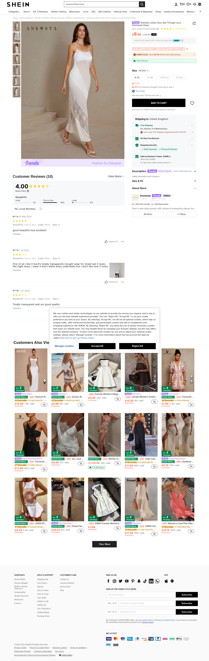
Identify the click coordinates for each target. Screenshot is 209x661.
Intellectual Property (22, 651)
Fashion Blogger (21, 583)
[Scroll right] (200, 12)
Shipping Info (42, 579)
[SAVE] (192, 103)
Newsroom (18, 600)
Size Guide (41, 598)
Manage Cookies (60, 648)
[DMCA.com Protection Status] (115, 645)
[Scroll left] (196, 12)
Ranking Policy (43, 616)
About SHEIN (19, 579)
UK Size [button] (142, 70)
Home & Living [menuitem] (120, 11)
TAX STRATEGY (44, 609)
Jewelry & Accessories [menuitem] (174, 11)
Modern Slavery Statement (20, 587)
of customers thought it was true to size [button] (153, 87)
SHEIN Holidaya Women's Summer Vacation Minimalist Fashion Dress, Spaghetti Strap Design (141, 526)
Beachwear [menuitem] (74, 11)
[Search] (142, 4)
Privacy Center (20, 648)
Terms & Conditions (78, 648)
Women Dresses (57, 18)
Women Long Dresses (75, 18)
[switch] (39, 208)
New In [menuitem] (27, 11)
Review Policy (20, 191)
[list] (133, 581)
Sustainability (19, 592)
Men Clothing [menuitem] (104, 11)
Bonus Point (65, 587)
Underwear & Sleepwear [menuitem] (141, 11)
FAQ (62, 590)
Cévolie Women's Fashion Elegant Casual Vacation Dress (141, 397)
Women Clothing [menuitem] (58, 11)
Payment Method (67, 583)
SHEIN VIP (41, 605)
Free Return (42, 583)
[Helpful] (106, 241)
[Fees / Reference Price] (142, 35)
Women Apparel (26, 18)
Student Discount (21, 596)
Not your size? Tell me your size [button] (146, 95)
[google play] (172, 582)
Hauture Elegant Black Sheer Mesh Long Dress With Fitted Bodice (31, 397)
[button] (194, 4)
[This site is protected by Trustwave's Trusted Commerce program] (108, 645)
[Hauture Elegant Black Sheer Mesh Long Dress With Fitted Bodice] (31, 370)
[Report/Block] (122, 241)
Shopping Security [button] (148, 145)
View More (104, 544)
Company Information (43, 651)
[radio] (137, 77)
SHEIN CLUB (42, 601)
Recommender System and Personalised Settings (35, 655)
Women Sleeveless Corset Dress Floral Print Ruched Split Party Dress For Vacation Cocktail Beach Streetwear (105, 459)
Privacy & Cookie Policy (165, 620)
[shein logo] (18, 4)
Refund (40, 587)
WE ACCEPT (111, 634)
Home (15, 18)
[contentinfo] (152, 639)
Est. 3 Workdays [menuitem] (40, 11)
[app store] (166, 582)
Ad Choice (59, 651)
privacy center (147, 622)
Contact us (64, 579)
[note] (96, 467)
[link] (182, 4)
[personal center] (176, 4)
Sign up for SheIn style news (121, 589)
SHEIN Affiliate (43, 612)
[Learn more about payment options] (182, 40)
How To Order (43, 590)
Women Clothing (42, 18)
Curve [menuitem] (85, 11)
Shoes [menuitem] (158, 11)
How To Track (43, 594)
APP (166, 575)
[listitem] (31, 378)
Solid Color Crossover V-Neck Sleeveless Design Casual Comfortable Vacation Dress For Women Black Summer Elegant (141, 459)
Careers (17, 603)
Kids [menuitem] (93, 11)
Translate (17, 234)
